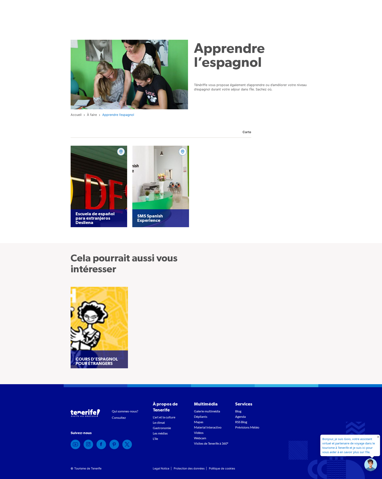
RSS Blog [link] (241, 422)
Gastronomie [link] (162, 428)
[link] (76, 115)
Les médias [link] (160, 433)
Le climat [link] (159, 422)
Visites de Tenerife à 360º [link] (211, 443)
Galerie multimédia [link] (207, 411)
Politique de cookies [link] (222, 468)
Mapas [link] (198, 422)
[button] (370, 464)
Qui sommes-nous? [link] (125, 411)
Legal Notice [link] (161, 468)
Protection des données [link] (189, 468)
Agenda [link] (240, 416)
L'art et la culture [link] (164, 417)
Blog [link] (238, 411)
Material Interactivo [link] (207, 427)
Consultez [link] (119, 417)
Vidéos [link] (199, 432)
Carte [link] (246, 132)
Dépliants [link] (200, 416)
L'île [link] (155, 438)
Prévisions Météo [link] (247, 427)
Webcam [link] (200, 438)
